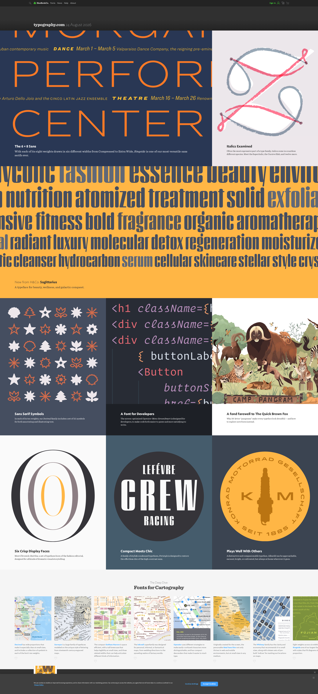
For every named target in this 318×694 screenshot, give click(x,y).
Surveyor (58, 644)
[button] (278, 3)
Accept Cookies (209, 684)
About (73, 3)
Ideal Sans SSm (229, 647)
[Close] (314, 678)
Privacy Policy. (39, 685)
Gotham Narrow (113, 644)
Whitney (260, 644)
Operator (178, 644)
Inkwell (141, 644)
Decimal (18, 644)
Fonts (52, 3)
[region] (159, 684)
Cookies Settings (191, 684)
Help (66, 3)
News (59, 3)
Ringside (296, 647)
